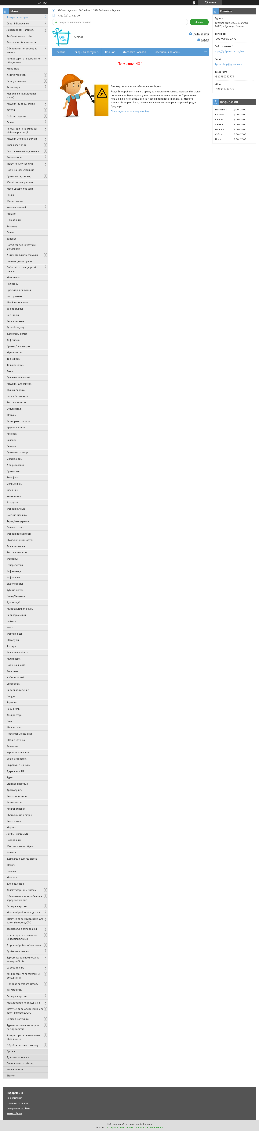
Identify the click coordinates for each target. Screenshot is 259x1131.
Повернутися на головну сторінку (130, 111)
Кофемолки (13, 340)
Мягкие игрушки (16, 740)
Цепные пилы (14, 483)
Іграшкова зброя (16, 145)
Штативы (11, 415)
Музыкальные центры (19, 815)
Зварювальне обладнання (22, 928)
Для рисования (15, 465)
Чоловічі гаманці (16, 207)
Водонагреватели (17, 758)
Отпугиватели (14, 408)
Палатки (11, 871)
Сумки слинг (13, 471)
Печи (10, 721)
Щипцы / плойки (16, 390)
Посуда (11, 696)
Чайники (11, 621)
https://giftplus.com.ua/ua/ (229, 51)
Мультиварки (14, 658)
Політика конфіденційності (149, 1127)
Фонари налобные (17, 652)
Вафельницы (14, 571)
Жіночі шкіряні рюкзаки (20, 182)
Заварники (13, 671)
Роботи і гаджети (16, 116)
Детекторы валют (17, 333)
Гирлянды (12, 490)
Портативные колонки (19, 733)
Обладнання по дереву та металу (22, 50)
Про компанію (14, 1098)
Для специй (13, 602)
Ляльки (10, 122)
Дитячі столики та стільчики (22, 255)
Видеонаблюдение (18, 690)
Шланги (11, 865)
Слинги (10, 232)
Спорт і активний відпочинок (23, 151)
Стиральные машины (18, 765)
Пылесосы (12, 283)
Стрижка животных (17, 783)
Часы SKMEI (13, 708)
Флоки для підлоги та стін (21, 42)
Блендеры (13, 315)
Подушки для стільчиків (20, 170)
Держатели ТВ (15, 771)
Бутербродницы (16, 327)
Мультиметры (14, 352)
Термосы (12, 702)
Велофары (13, 477)
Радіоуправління (16, 81)
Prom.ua (147, 1123)
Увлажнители (14, 496)
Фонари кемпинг (16, 546)
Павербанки (14, 840)
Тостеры (11, 646)
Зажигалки (12, 746)
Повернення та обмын (20, 1063)
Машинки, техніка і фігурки (22, 138)
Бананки (11, 238)
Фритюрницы (14, 633)
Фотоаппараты (15, 802)
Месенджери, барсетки (20, 188)
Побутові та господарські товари (21, 269)
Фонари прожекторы (19, 533)
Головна (60, 52)
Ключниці (12, 226)
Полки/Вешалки (16, 596)
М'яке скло (13, 68)
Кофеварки (13, 577)
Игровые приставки (18, 752)
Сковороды (13, 683)
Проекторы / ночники (19, 290)
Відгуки (11, 1075)
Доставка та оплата (18, 1057)
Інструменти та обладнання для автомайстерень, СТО (25, 920)
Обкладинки (14, 220)
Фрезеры (12, 558)
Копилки (11, 852)
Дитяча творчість (16, 75)
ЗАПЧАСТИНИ (15, 990)
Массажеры (13, 277)
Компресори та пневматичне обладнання (23, 60)
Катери (11, 110)
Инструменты (14, 296)
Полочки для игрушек (19, 261)
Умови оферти (15, 1069)
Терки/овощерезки (18, 521)
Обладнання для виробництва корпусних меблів (24, 898)
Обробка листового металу (22, 984)
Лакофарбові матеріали (20, 29)
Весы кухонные (15, 321)
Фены (10, 371)
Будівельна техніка (18, 951)
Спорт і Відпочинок (18, 23)
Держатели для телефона (22, 858)
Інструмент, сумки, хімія (20, 163)
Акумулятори (14, 157)
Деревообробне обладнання (24, 945)
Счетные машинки (17, 515)
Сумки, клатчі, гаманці (19, 176)
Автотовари (13, 87)
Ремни (10, 195)
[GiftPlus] (61, 37)
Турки (10, 777)
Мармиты (12, 827)
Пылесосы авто (15, 527)
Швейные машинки (17, 302)
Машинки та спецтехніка (21, 103)
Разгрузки (12, 502)
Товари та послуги (17, 17)
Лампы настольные (17, 833)
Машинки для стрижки (19, 383)
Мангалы (12, 877)
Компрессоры (15, 715)
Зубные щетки (15, 590)
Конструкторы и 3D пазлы (21, 890)
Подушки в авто (16, 665)
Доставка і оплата (134, 52)
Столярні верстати (17, 906)
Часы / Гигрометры (17, 396)
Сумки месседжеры (18, 452)
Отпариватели (15, 565)
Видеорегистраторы (18, 421)
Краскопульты (14, 790)
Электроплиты (15, 308)
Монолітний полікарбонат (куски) (21, 95)
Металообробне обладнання (24, 912)
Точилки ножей (15, 365)
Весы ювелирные (17, 552)
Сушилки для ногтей (18, 377)
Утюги (10, 627)
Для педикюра (15, 883)
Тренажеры (13, 358)
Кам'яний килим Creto (19, 36)
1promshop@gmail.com (228, 64)
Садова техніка (15, 967)
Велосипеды (14, 821)
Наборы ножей (15, 677)
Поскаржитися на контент (119, 1127)
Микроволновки (16, 808)
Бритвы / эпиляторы (18, 346)
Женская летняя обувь (20, 846)
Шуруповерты (15, 583)
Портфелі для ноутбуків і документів (21, 246)
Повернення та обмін (167, 52)
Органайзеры (14, 458)
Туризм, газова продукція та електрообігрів (23, 959)
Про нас (11, 1051)
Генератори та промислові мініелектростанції (22, 130)
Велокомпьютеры (17, 796)
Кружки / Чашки (16, 427)
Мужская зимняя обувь (20, 540)
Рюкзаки (11, 213)
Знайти (199, 22)
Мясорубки (13, 640)
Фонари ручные (16, 508)
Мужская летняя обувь (20, 608)
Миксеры (12, 433)
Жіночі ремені (15, 201)
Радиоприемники (17, 615)
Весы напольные (16, 402)
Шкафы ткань (14, 727)
